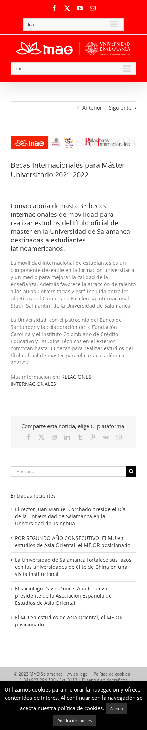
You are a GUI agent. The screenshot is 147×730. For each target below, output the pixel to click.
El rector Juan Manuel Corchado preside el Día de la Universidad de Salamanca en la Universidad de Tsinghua (70, 516)
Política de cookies (111, 674)
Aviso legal (78, 674)
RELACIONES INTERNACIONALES (51, 380)
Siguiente (120, 107)
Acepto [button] (116, 708)
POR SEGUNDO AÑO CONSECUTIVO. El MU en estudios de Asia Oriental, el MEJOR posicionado (72, 541)
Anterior (92, 107)
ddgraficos (116, 680)
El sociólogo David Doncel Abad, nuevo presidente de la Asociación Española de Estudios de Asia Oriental (63, 595)
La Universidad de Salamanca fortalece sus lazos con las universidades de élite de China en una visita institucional (73, 566)
